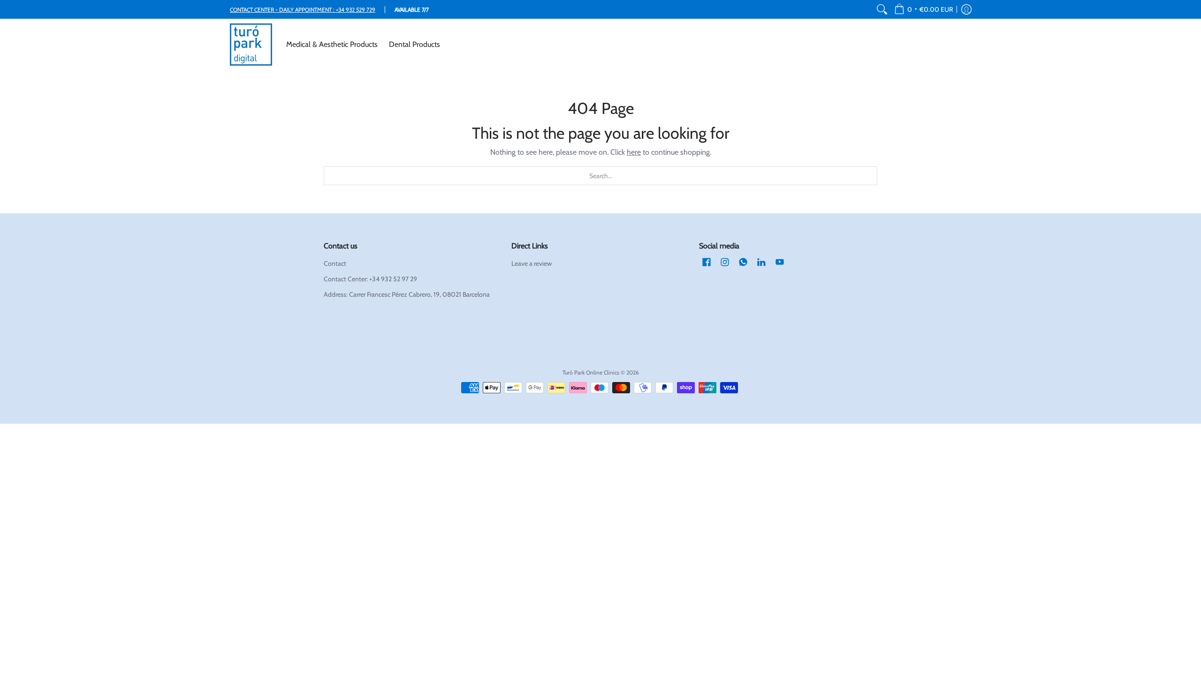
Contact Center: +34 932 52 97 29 (370, 279)
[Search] (882, 9)
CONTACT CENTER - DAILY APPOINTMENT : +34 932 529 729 (302, 9)
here (634, 152)
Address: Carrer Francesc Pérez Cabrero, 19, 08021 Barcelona (407, 294)
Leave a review (531, 263)
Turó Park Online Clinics (590, 372)
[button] (923, 9)
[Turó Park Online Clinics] (251, 44)
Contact (335, 263)
